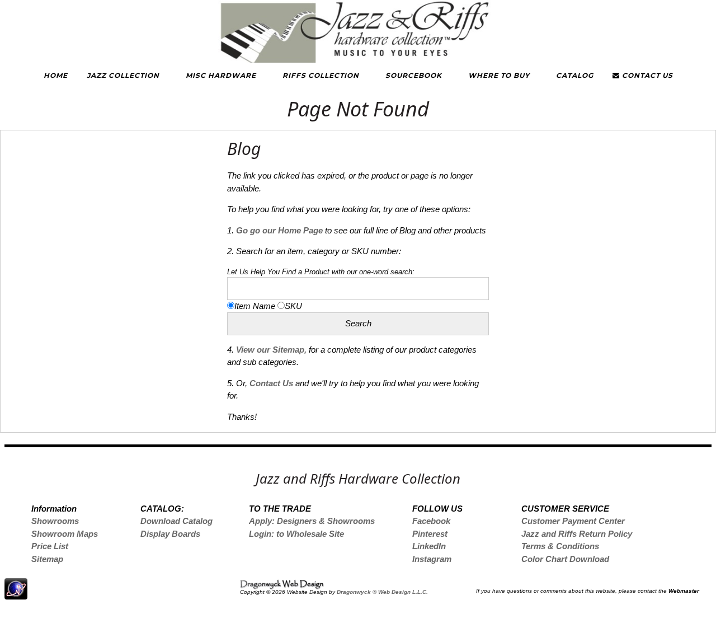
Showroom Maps (64, 533)
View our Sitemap (270, 349)
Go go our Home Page (279, 230)
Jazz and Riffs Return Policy (576, 533)
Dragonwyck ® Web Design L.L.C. (382, 592)
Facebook (431, 521)
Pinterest (429, 533)
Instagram (431, 559)
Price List (49, 546)
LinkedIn (429, 546)
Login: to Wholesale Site (296, 533)
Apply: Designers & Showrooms (312, 521)
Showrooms (55, 521)
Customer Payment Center (573, 521)
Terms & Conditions (560, 546)
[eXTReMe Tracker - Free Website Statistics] (15, 593)
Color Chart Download (565, 559)
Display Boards (170, 533)
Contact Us (646, 75)
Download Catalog (176, 521)
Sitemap (47, 559)
